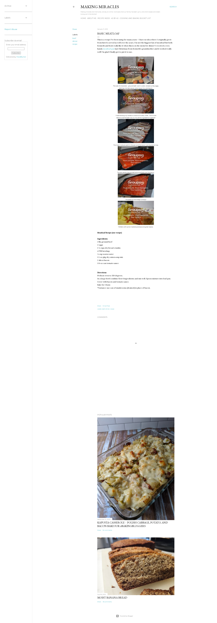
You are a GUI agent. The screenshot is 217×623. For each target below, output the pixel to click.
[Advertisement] (135, 392)
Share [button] (74, 29)
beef (74, 38)
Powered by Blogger (126, 616)
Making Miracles (100, 6)
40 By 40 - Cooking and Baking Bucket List (131, 18)
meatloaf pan (108, 49)
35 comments (107, 602)
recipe (74, 44)
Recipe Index (104, 18)
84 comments (107, 530)
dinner (74, 41)
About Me (91, 18)
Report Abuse (11, 29)
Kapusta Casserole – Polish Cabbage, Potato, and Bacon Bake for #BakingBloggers (132, 524)
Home (83, 18)
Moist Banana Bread (112, 597)
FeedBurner (21, 57)
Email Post (106, 306)
